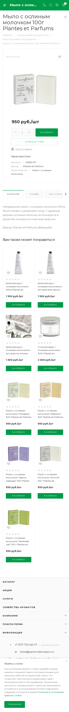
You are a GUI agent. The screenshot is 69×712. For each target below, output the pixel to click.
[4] (15, 57)
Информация (12, 632)
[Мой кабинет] (56, 5)
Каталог (9, 581)
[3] (13, 57)
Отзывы (34, 194)
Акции (7, 590)
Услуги (8, 598)
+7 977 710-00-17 (26, 645)
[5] (18, 57)
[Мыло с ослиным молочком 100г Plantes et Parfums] (34, 88)
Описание (13, 194)
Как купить (56, 194)
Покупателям (13, 624)
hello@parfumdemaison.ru (37, 651)
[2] (10, 57)
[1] (7, 57)
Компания (10, 615)
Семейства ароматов (19, 607)
